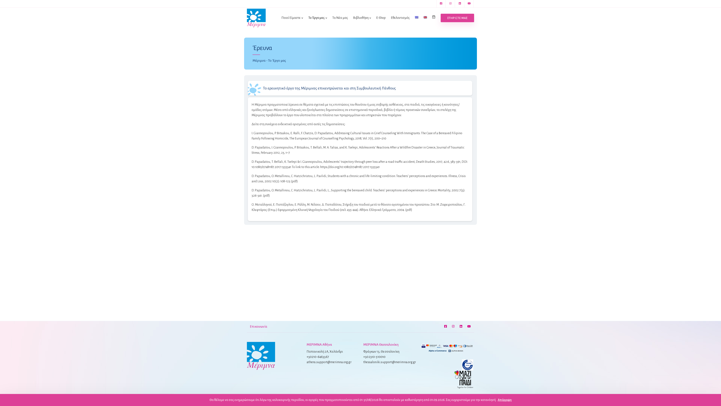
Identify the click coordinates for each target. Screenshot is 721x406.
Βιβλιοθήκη (361, 18)
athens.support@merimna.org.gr (329, 362)
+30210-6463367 (318, 357)
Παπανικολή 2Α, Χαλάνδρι (325, 351)
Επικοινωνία (258, 326)
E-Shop (381, 18)
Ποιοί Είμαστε (291, 18)
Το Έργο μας (316, 18)
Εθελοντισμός (400, 18)
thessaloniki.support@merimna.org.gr (389, 362)
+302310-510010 (374, 357)
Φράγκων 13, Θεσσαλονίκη (381, 351)
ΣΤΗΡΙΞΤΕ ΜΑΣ (457, 18)
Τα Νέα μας (340, 18)
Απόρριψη (505, 400)
